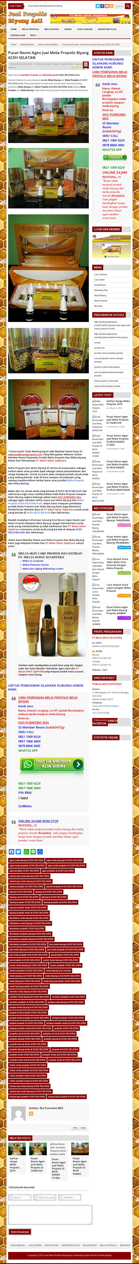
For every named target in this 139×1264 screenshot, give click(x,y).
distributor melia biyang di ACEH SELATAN (30, 923)
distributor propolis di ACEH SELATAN (27, 944)
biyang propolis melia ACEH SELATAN (27, 907)
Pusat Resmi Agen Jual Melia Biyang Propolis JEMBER (117, 610)
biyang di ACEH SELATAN (54, 897)
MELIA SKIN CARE (32, 553)
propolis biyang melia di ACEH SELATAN (28, 1049)
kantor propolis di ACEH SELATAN (26, 970)
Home (14, 29)
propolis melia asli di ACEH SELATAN (27, 1060)
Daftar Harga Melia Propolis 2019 (14, 1164)
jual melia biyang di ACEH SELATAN (26, 949)
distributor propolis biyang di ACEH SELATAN (31, 939)
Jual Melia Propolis (52, 540)
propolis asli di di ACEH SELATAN (59, 1034)
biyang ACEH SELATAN (20, 892)
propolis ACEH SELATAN (66, 1028)
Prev (75, 1128)
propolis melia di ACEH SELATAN (65, 1060)
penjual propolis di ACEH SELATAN (26, 1023)
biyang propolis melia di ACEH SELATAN (28, 913)
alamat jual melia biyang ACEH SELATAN (29, 876)
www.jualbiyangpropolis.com (25, 454)
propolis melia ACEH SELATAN (24, 1055)
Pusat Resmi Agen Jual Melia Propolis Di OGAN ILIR (38, 1164)
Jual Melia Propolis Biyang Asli (58, 1255)
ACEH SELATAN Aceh (70, 491)
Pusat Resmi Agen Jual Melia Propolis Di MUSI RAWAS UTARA (59, 1168)
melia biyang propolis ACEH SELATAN (61, 981)
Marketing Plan (107, 29)
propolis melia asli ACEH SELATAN (59, 1055)
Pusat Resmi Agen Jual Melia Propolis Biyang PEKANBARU (118, 539)
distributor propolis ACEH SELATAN (26, 928)
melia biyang (35, 674)
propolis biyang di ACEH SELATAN (60, 1039)
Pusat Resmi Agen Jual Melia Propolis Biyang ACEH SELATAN (48, 55)
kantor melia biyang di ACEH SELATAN (28, 965)
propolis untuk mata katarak (107, 367)
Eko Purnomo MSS (24, 64)
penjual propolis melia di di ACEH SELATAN (30, 1028)
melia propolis (75, 671)
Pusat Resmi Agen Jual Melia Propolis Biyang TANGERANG (118, 517)
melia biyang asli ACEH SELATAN (25, 976)
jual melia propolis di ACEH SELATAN (65, 949)
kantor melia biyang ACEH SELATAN (60, 960)
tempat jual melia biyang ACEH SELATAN (29, 1086)
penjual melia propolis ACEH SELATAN (28, 1013)
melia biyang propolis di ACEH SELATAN (28, 986)
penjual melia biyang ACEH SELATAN (66, 1002)
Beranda (98, 306)
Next (83, 1128)
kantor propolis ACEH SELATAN (65, 965)
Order (68, 29)
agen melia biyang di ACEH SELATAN (64, 860)
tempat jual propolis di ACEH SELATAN (66, 1097)
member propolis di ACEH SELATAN (26, 1002)
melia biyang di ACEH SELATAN (24, 981)
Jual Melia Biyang (61, 500)
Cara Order (99, 280)
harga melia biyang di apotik (107, 386)
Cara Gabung (85, 29)
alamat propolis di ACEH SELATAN (26, 886)
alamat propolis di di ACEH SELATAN (64, 886)
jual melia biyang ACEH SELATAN (65, 944)
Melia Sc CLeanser (33, 560)
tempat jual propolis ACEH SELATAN (27, 1097)
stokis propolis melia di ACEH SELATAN (28, 1081)
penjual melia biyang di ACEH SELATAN (28, 1007)
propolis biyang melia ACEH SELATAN (27, 1044)
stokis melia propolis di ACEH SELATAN (28, 1070)
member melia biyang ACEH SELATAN (28, 991)
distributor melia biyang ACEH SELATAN (28, 918)
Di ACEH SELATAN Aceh (61, 75)
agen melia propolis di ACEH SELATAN (66, 865)
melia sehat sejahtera (48, 44)
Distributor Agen (62, 520)
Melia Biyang (51, 29)
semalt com (99, 348)
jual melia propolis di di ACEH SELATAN (28, 955)
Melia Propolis (30, 29)
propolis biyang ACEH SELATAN (25, 1039)
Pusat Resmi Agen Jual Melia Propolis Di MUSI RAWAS (80, 1166)
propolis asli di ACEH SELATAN (24, 1034)
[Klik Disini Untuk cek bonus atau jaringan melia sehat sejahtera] (113, 247)
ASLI (72, 665)
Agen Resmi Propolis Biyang (98, 1255)
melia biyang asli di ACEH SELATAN (62, 976)
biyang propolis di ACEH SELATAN (60, 902)
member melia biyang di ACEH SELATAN (29, 997)
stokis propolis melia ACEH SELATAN (27, 1076)
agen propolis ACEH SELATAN (24, 871)
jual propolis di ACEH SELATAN (24, 960)
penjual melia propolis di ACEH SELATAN (29, 1018)
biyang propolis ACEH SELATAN (25, 902)
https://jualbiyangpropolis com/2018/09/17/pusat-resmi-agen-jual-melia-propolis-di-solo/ (112, 325)
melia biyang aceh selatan (58, 970)
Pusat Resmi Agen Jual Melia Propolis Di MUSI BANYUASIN (118, 486)
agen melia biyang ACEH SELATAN (26, 860)
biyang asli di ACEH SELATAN (23, 897)
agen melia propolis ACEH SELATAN (27, 865)
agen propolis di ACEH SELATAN (58, 871)
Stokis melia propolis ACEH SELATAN (27, 1065)
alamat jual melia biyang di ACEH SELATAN (30, 881)
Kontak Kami (18, 35)
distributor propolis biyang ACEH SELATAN (30, 934)
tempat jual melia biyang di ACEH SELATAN (30, 1091)
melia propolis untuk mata (106, 381)
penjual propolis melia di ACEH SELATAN (66, 1023)
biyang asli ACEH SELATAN (48, 892)
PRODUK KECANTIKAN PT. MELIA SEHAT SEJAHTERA (50, 555)
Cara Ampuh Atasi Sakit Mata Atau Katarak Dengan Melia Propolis (117, 563)
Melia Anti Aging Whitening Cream (43, 568)
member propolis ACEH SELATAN (68, 997)
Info (33, 35)
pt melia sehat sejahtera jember (108, 353)
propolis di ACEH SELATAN (65, 1049)
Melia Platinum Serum (36, 564)
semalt (97, 342)
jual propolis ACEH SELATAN (65, 955)
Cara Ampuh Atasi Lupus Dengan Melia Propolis (119, 587)
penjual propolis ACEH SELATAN (68, 1018)
